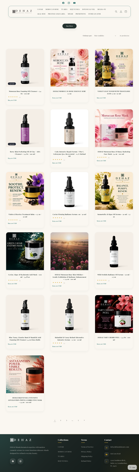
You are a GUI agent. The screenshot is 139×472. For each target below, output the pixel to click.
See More (69, 26)
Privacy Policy (86, 452)
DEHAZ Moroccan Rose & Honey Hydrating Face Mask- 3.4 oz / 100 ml (114, 153)
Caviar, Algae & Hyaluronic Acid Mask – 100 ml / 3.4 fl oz (25, 276)
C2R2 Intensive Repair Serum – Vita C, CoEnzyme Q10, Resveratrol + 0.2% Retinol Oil (69, 154)
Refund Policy (86, 461)
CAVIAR (61, 447)
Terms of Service (87, 447)
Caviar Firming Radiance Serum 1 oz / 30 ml (69, 214)
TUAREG (61, 456)
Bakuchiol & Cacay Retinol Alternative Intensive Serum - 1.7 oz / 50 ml (69, 339)
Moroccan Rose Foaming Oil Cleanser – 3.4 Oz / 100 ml (25, 92)
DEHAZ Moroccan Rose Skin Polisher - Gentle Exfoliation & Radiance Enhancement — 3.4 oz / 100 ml (69, 277)
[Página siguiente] (84, 420)
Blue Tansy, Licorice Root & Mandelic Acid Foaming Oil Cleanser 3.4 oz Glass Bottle (25, 339)
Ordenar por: (87, 36)
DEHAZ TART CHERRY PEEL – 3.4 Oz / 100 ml (114, 339)
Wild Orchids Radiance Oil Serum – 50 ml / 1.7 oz (113, 276)
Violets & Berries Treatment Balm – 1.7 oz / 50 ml (25, 215)
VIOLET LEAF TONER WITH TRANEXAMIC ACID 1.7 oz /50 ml (114, 92)
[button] (116, 11)
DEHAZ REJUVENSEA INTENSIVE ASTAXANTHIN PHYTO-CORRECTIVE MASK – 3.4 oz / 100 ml (25, 400)
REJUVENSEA (63, 461)
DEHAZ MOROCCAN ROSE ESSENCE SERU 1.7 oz (69, 92)
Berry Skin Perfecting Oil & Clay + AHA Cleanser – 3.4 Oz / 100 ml (25, 153)
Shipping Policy (87, 456)
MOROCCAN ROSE (65, 452)
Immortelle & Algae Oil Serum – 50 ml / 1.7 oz (114, 215)
